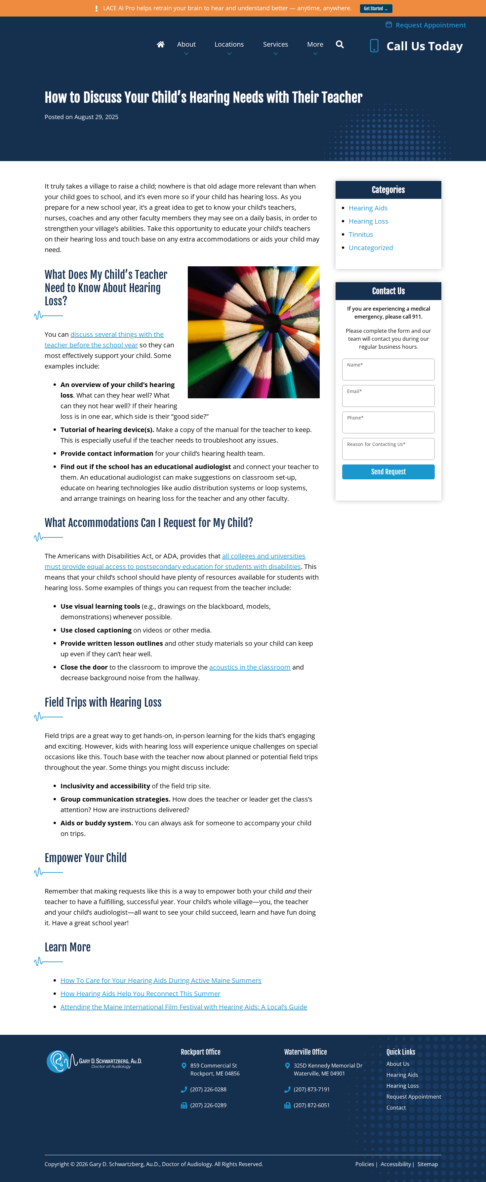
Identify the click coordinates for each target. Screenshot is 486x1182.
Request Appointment (430, 25)
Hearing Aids (368, 207)
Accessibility (396, 1164)
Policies (364, 1164)
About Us (398, 1064)
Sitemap (428, 1164)
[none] (186, 49)
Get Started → (376, 8)
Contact (396, 1107)
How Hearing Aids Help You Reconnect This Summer (141, 993)
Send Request (388, 472)
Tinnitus (361, 234)
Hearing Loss (368, 221)
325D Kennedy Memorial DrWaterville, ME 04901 (328, 1069)
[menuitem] (161, 49)
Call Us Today (423, 46)
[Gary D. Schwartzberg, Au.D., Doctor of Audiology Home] (83, 40)
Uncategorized (371, 247)
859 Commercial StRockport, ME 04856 (215, 1069)
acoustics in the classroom (250, 667)
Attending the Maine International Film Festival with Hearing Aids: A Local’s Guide (184, 1006)
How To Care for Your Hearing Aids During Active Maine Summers (161, 980)
